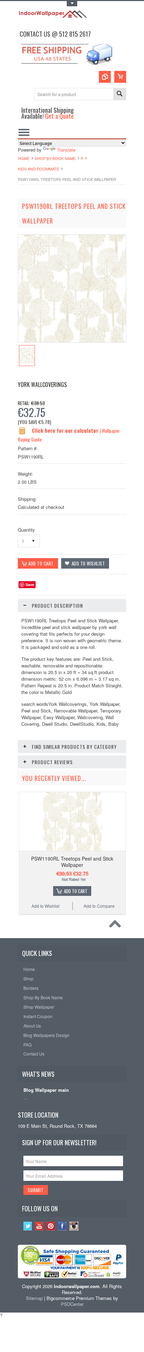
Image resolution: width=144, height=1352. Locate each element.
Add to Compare (99, 906)
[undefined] (72, 340)
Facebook (62, 1226)
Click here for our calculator (66, 430)
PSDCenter (72, 1304)
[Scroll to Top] (116, 925)
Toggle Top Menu (72, 3)
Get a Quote (59, 115)
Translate (66, 149)
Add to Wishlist (45, 906)
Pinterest (50, 1226)
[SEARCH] (119, 94)
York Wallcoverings (42, 384)
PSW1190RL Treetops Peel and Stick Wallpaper (72, 861)
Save (30, 584)
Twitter (27, 1226)
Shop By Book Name (55, 158)
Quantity (26, 529)
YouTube (39, 1226)
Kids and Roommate (38, 168)
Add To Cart (75, 890)
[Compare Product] (105, 77)
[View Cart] (120, 77)
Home (23, 158)
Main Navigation (24, 132)
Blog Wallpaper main (46, 1090)
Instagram (74, 1226)
